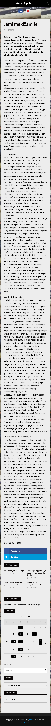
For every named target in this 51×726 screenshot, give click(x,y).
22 (21, 649)
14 (14, 642)
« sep (6, 664)
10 (34, 634)
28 (14, 656)
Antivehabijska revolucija (14, 571)
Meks (31, 720)
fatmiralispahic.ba (25, 3)
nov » (11, 664)
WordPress (24, 722)
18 (40, 641)
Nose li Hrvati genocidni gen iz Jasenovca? (13, 584)
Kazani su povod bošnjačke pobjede (34, 584)
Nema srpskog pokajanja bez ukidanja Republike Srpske (36, 573)
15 (21, 642)
